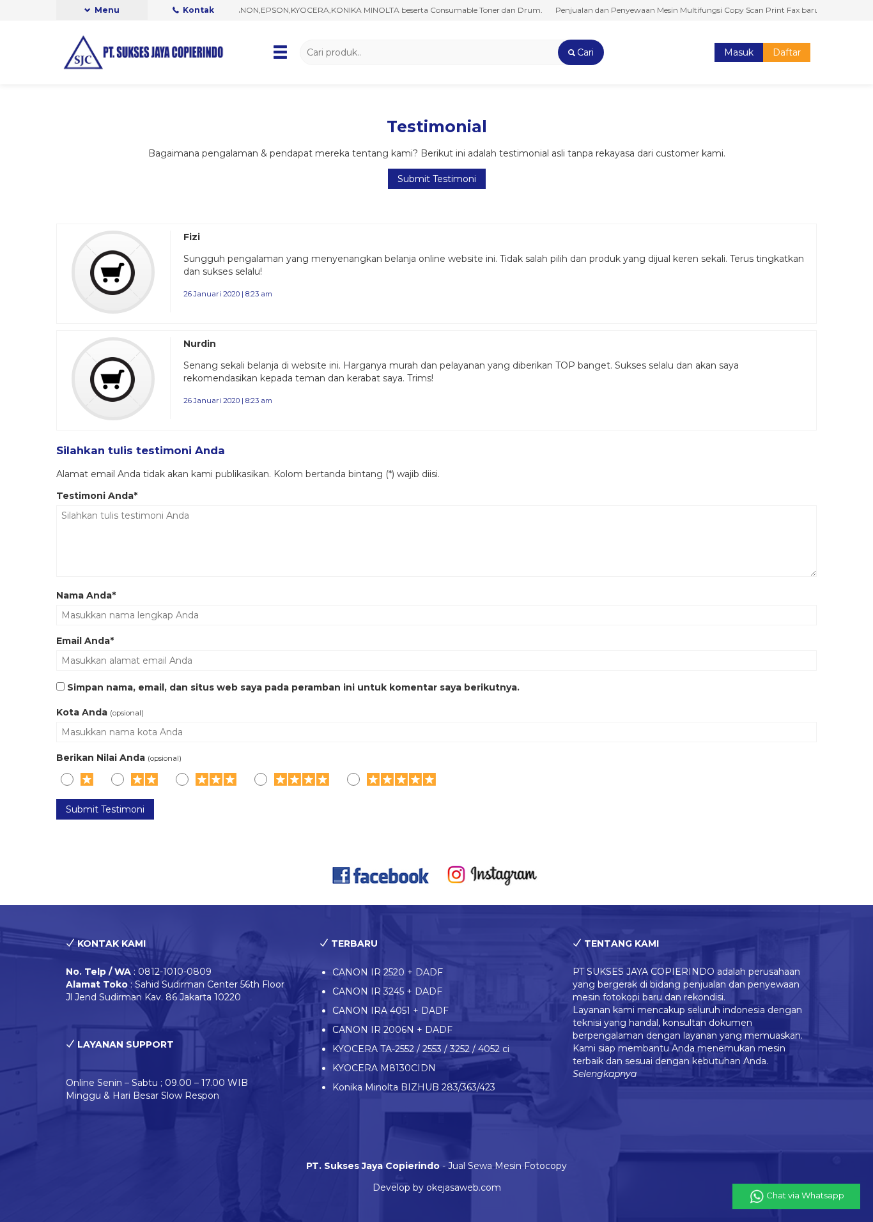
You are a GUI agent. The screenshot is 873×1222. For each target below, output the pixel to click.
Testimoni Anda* (96, 495)
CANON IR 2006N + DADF (392, 1029)
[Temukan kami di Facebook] (381, 874)
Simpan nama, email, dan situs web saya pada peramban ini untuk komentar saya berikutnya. (293, 687)
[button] (580, 52)
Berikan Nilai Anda (100, 757)
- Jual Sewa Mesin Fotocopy (436, 1166)
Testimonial (437, 126)
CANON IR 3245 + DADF (387, 991)
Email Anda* (85, 640)
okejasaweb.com (463, 1187)
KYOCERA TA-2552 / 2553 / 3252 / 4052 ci (420, 1049)
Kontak (197, 10)
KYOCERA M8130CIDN (384, 1068)
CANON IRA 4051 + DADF (390, 1010)
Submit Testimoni (437, 179)
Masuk (738, 52)
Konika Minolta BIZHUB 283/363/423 (413, 1087)
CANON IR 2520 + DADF (387, 972)
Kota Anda (81, 712)
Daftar (787, 52)
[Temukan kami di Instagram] (492, 874)
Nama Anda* (86, 595)
